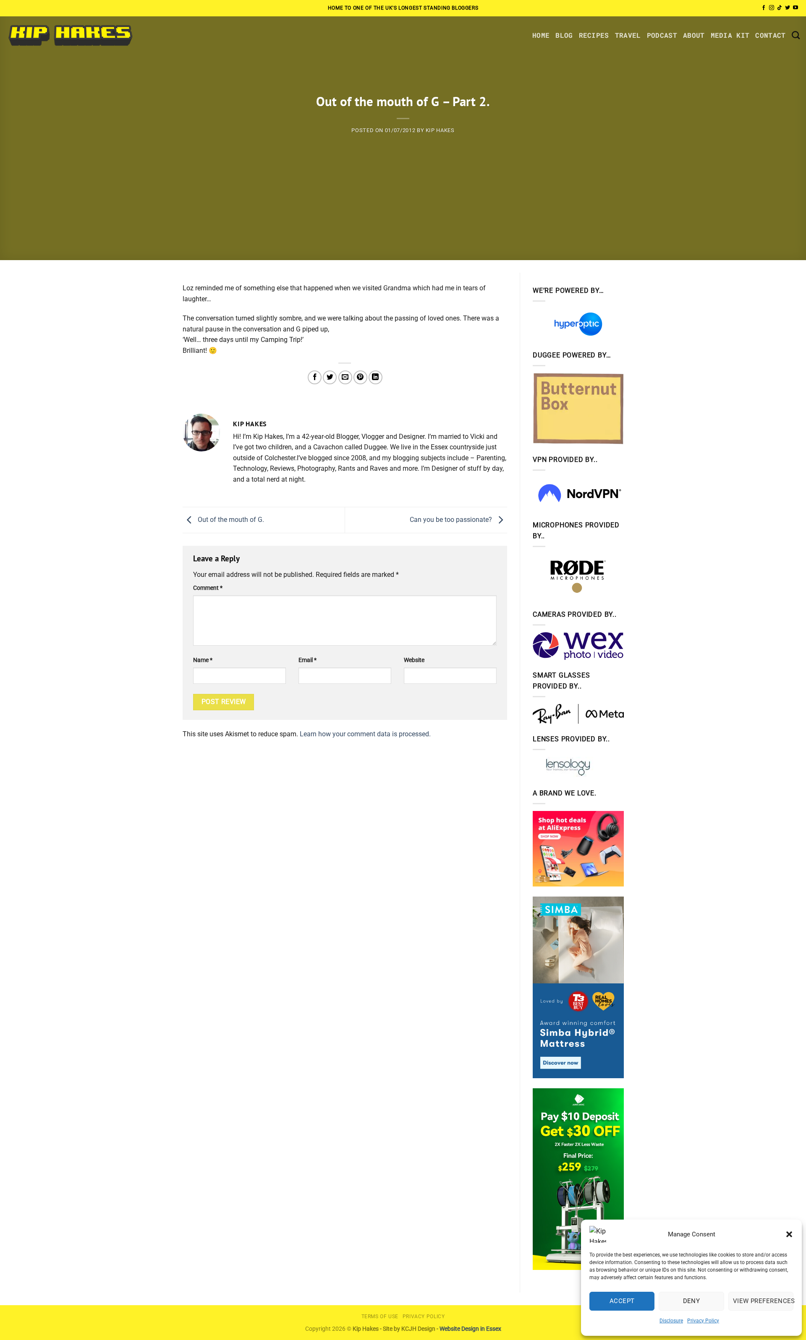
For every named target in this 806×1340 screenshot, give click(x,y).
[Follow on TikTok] (779, 8)
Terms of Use (379, 1316)
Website (414, 660)
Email (307, 660)
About (694, 35)
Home (541, 35)
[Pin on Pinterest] (360, 377)
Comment (207, 588)
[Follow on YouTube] (795, 8)
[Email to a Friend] (345, 377)
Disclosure (671, 1321)
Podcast (662, 35)
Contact (770, 35)
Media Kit (730, 35)
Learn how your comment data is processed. (365, 734)
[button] (789, 1234)
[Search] (796, 35)
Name (202, 660)
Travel (628, 35)
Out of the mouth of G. (230, 520)
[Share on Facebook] (315, 377)
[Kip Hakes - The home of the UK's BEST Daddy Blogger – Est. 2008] (69, 35)
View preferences (763, 1301)
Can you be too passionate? (452, 520)
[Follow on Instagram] (771, 8)
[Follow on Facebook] (763, 8)
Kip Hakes (440, 130)
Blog (564, 35)
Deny (691, 1301)
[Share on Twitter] (330, 377)
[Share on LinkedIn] (375, 377)
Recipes (594, 35)
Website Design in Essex (470, 1328)
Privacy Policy (703, 1321)
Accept (622, 1301)
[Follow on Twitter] (787, 8)
